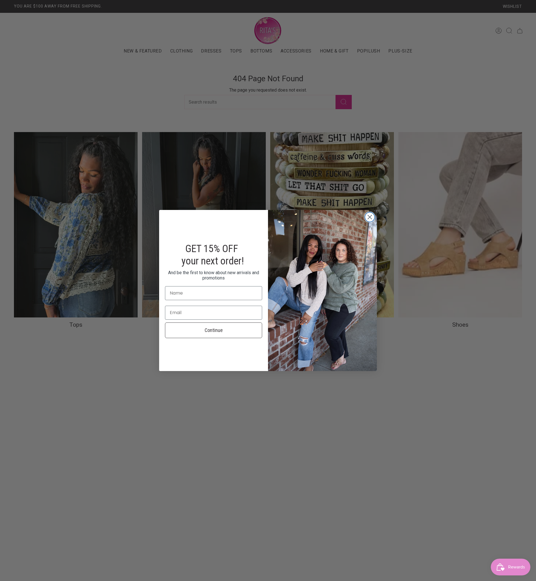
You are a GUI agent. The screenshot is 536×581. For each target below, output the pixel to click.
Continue (214, 330)
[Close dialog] (370, 217)
